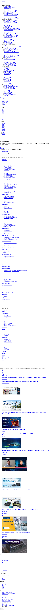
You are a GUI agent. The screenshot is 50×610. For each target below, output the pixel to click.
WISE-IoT (6, 310)
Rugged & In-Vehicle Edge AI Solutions (10, 45)
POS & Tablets (6, 50)
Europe (3, 118)
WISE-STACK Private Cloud (9, 57)
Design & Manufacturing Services (7, 285)
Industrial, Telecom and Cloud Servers (10, 53)
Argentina (3, 112)
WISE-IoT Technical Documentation (10, 325)
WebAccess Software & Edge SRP (9, 20)
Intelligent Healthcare (5, 228)
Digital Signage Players (8, 12)
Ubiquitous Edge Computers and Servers (10, 281)
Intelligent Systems (5, 204)
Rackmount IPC (6, 32)
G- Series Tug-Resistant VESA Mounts (10, 94)
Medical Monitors (7, 42)
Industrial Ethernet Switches (8, 59)
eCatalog (3, 587)
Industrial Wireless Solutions (8, 176)
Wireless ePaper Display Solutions (9, 17)
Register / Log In (5, 151)
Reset (4, 375)
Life (5, 346)
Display (5, 69)
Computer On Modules (8, 6)
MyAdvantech (4, 102)
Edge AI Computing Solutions (9, 256)
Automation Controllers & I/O (9, 23)
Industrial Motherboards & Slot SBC (10, 35)
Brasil (3, 110)
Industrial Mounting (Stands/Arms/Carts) (10, 52)
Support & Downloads (5, 313)
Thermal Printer (6, 83)
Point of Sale (6, 280)
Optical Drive (6, 78)
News (3, 586)
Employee (3, 353)
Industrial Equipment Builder (6, 268)
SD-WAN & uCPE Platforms (9, 56)
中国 (3, 124)
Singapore (3, 130)
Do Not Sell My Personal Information (8, 605)
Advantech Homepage (3, 98)
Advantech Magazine (7, 334)
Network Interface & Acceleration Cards (10, 55)
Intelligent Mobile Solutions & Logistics (7, 235)
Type (3, 3)
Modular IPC (6, 31)
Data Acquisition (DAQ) (8, 185)
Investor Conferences (7, 341)
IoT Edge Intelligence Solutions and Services (8, 292)
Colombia (3, 114)
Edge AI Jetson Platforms (8, 87)
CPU (5, 68)
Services (3, 297)
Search (3, 103)
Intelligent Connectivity (5, 194)
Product (3, 372)
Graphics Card (6, 73)
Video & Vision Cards (7, 85)
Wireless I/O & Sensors (8, 30)
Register (3, 101)
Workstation (6, 91)
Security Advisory (4, 327)
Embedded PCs (6, 8)
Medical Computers (7, 41)
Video (3, 585)
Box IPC (5, 206)
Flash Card (6, 72)
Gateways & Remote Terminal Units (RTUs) (11, 29)
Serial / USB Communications (9, 65)
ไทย (3, 132)
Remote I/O (6, 25)
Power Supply (6, 79)
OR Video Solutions (7, 43)
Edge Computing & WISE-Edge (6, 254)
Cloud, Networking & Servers (6, 214)
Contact (3, 355)
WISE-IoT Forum (7, 324)
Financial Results (7, 339)
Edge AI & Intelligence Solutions (9, 7)
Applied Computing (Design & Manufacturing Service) (9, 179)
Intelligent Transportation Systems (9, 36)
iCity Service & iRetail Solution (9, 48)
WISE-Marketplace (5, 357)
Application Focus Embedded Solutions (10, 18)
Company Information (5, 575)
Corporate (3, 329)
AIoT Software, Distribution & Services (10, 15)
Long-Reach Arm (7, 92)
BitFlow (5, 296)
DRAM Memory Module (8, 70)
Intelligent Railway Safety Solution (9, 275)
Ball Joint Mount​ (6, 93)
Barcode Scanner (7, 67)
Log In (6, 101)
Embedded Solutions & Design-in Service (8, 593)
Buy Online (5, 570)
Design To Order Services (5, 301)
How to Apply (6, 349)
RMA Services (6, 315)
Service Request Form (7, 316)
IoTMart (3, 356)
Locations (5, 348)
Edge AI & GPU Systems (8, 37)
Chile (3, 113)
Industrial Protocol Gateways (8, 62)
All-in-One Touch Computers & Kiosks (10, 49)
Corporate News (4, 576)
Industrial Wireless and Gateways (9, 61)
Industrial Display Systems (8, 13)
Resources (5, 321)
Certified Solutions (7, 26)
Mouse (5, 76)
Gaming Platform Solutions (8, 172)
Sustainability (4, 351)
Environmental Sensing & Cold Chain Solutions (11, 46)
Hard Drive (6, 74)
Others (3, 373)
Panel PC (5, 27)
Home (3, 360)
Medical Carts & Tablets (8, 40)
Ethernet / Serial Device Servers (9, 197)
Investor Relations (4, 337)
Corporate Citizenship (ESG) (6, 577)
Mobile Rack (6, 75)
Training (5, 347)
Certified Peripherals (5, 249)
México (3, 111)
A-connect (4, 589)
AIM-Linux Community (8, 323)
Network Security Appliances (9, 54)
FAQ (3, 588)
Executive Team (6, 333)
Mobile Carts (6, 95)
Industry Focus (4, 584)
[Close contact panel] (0, 556)
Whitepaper (4, 583)
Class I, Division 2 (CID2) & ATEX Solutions (11, 28)
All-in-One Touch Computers (8, 279)
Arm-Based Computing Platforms (9, 10)
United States (4, 109)
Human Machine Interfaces (8, 21)
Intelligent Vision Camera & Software (10, 86)
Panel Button (2, 148)
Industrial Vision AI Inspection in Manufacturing (11, 271)
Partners (3, 304)
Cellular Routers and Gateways (9, 63)
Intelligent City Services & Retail (6, 241)
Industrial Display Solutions (6, 290)
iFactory (3, 262)
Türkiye (3, 133)
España (3, 119)
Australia (3, 123)
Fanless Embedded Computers (9, 11)
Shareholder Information (8, 342)
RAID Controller (7, 81)
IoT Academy (6, 322)
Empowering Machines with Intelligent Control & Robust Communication (15, 270)
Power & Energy (7, 24)
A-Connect (4, 358)
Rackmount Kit (6, 80)
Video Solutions (4, 294)
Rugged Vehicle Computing (6, 283)
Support (3, 311)
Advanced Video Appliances (8, 88)
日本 (3, 127)
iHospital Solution (7, 39)
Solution (3, 1)
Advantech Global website (7, 105)
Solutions (3, 252)
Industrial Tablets (7, 238)
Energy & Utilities (5, 594)
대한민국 (3, 128)
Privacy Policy (4, 604)
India (3, 125)
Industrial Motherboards (8, 9)
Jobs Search (4, 578)
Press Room (6, 335)
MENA (4, 104)
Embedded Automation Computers (9, 22)
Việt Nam (3, 134)
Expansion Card (6, 71)
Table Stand (6, 90)
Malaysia (3, 129)
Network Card (6, 77)
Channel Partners (4, 306)
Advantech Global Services (6, 299)
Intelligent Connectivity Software (9, 64)
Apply (6, 375)
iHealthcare (4, 264)
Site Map (3, 603)
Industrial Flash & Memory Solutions (10, 14)
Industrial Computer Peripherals (9, 33)
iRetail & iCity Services (5, 277)
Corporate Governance (7, 340)
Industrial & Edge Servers (6, 266)
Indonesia (3, 126)
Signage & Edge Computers (8, 51)
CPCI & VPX (6, 34)
